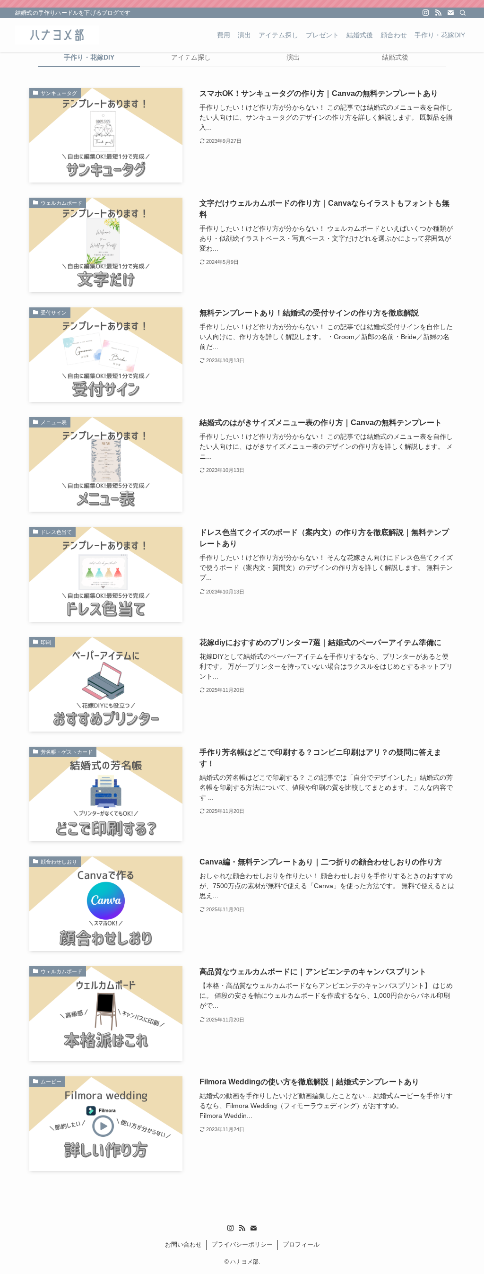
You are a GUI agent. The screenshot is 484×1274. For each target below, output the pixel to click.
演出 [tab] (293, 57)
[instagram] (426, 13)
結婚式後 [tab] (395, 57)
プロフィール (301, 1244)
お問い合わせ (183, 1244)
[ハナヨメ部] (57, 35)
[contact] (450, 13)
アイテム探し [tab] (191, 57)
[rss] (438, 13)
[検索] (463, 13)
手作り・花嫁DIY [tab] (89, 57)
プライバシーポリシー (242, 1244)
